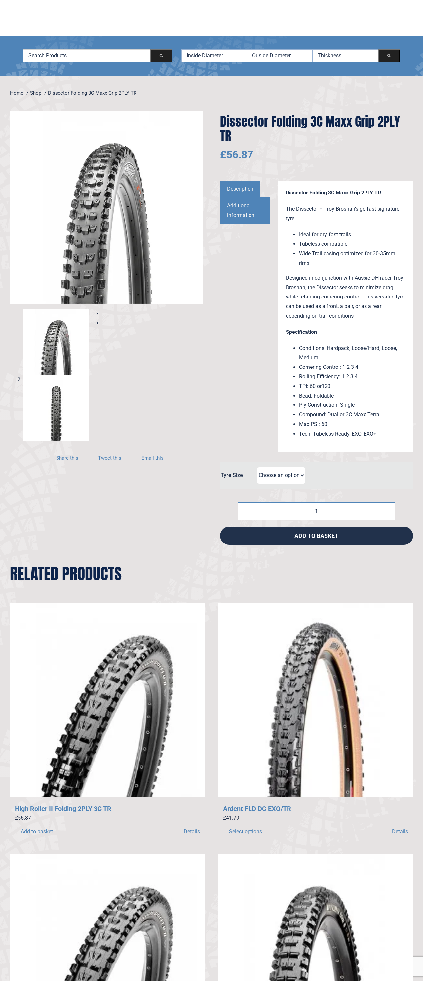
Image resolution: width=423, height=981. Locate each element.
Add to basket (316, 535)
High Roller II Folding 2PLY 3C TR (63, 809)
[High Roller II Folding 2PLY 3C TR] (107, 700)
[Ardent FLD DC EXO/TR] (315, 700)
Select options (245, 831)
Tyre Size (232, 475)
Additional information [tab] (240, 210)
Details (192, 831)
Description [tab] (240, 189)
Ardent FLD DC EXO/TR (257, 809)
